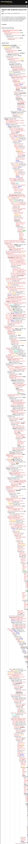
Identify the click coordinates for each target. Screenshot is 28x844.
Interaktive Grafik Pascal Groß (19, 381)
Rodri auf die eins (19, 387)
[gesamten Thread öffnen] (18, 46)
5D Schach (8, 459)
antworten (4, 24)
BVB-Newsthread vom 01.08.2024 (9, 45)
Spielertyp (8, 348)
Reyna (7, 305)
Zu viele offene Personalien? (10, 47)
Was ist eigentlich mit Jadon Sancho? (16, 194)
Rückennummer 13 (9, 489)
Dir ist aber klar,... (16, 715)
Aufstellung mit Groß (10, 328)
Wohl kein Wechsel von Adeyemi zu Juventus (13, 117)
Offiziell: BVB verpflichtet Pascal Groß (12, 32)
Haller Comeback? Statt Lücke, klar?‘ (16, 248)
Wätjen (9, 628)
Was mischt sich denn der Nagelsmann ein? (14, 286)
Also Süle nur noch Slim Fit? (13, 38)
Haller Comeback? (9, 244)
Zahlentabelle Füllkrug (13, 374)
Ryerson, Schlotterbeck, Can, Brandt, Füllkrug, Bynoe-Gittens (20, 431)
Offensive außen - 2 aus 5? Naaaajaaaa (17, 73)
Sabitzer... (10, 330)
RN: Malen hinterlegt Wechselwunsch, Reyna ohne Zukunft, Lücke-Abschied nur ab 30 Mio (17, 260)
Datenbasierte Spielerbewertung (12, 363)
